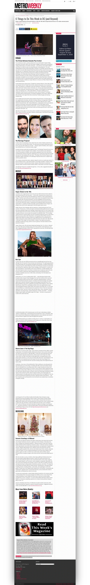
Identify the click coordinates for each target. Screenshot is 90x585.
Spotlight (27, 15)
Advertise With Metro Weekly (20, 0)
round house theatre (19, 557)
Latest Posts (62, 66)
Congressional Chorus (25, 556)
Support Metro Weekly (20, 14)
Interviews (29, 10)
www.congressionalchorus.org (25, 229)
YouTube (18, 576)
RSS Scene (24, 578)
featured (35, 556)
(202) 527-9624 (19, 568)
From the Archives (45, 10)
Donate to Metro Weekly (30, 0)
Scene (38, 10)
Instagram (18, 577)
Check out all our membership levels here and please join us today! (35, 552)
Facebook (18, 572)
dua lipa (31, 556)
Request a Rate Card (55, 10)
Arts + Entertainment (21, 15)
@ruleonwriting (35, 23)
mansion (50, 556)
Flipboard (18, 575)
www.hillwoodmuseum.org (36, 485)
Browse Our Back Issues (46, 0)
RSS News (18, 578)
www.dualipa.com (32, 321)
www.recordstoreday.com (21, 408)
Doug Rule (19, 23)
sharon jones (26, 557)
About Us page (19, 569)
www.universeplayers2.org (25, 168)
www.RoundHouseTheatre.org (22, 113)
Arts (34, 10)
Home (17, 15)
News (23, 10)
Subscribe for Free (38, 0)
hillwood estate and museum (43, 556)
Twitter (17, 573)
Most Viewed (58, 66)
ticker (31, 557)
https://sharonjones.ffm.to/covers (39, 406)
